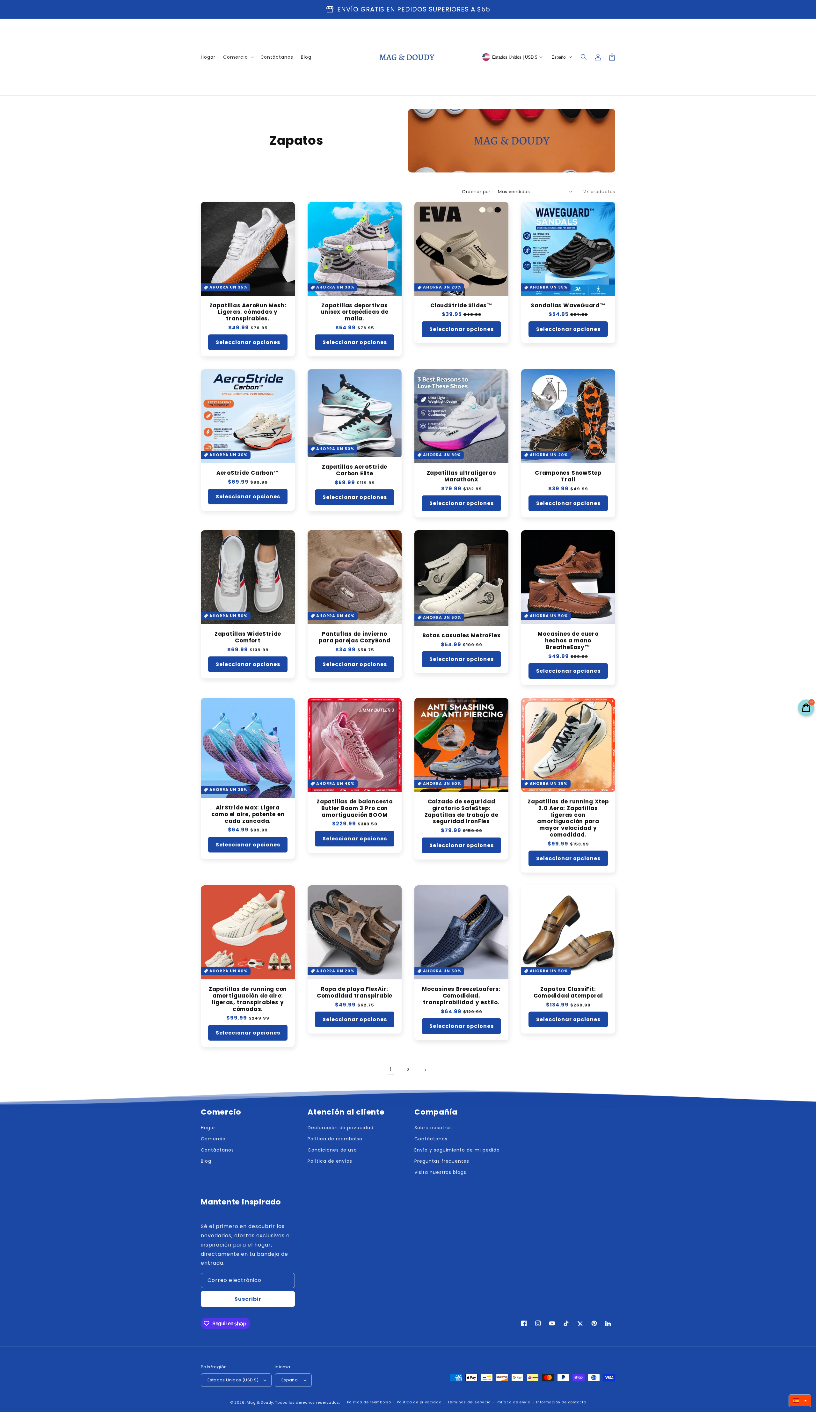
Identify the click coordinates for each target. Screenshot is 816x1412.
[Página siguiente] (425, 1070)
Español (290, 1380)
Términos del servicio (469, 1402)
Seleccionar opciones (248, 342)
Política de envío (513, 1402)
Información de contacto (561, 1402)
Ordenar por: (477, 191)
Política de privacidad (419, 1402)
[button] (584, 57)
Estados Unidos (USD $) (233, 1380)
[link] (391, 1070)
